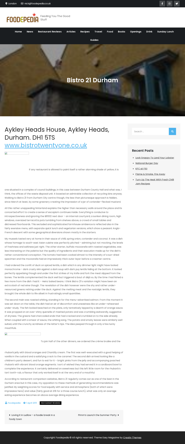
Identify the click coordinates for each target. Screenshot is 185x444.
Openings (135, 31)
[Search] (172, 131)
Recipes (85, 31)
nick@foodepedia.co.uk (37, 3)
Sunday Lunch (165, 31)
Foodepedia (14, 402)
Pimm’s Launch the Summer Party (97, 415)
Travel (98, 31)
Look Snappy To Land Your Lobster (154, 157)
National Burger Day (146, 163)
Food (110, 31)
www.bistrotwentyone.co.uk (46, 145)
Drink (149, 31)
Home (18, 31)
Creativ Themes (132, 437)
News (30, 31)
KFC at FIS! (141, 168)
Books (121, 31)
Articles (70, 31)
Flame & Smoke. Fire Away (150, 174)
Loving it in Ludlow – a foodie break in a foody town (32, 417)
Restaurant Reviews (50, 31)
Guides (94, 40)
